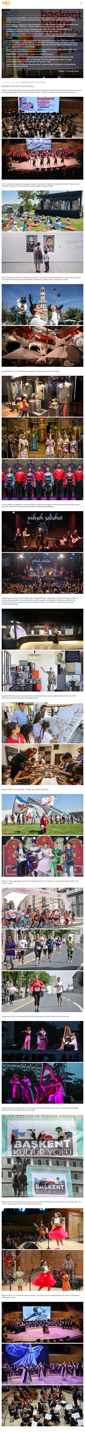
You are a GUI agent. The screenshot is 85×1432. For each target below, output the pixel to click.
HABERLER (15, 82)
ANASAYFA (6, 82)
